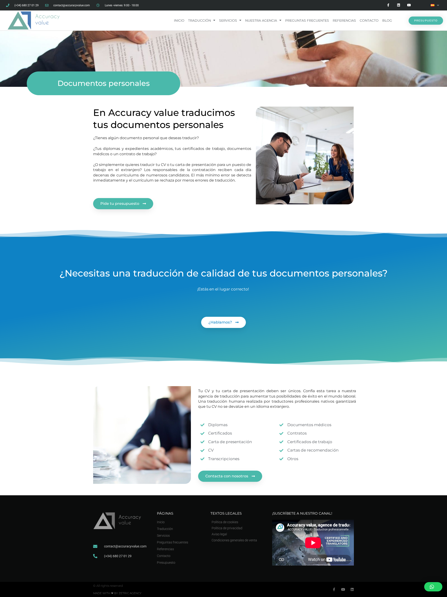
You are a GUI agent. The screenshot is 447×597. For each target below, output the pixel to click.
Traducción (199, 20)
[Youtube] (409, 5)
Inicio (179, 20)
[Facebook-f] (388, 5)
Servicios (228, 20)
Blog (387, 20)
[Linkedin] (398, 5)
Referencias (344, 20)
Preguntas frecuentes (307, 20)
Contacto (369, 20)
